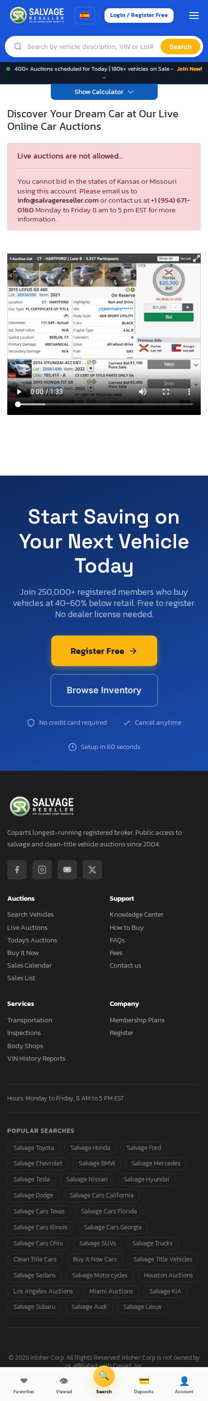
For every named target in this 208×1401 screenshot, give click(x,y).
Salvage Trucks (153, 1243)
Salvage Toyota (34, 1147)
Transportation (29, 1020)
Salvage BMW (97, 1163)
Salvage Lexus (142, 1306)
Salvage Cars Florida (109, 1211)
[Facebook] (17, 869)
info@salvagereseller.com (58, 200)
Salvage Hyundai (146, 1179)
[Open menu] (194, 15)
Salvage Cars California (102, 1195)
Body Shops (25, 1046)
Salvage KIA (165, 1291)
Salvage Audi (89, 1306)
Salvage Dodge (33, 1195)
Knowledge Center (136, 914)
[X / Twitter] (92, 869)
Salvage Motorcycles (100, 1275)
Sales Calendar (29, 965)
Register (122, 1033)
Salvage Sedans (35, 1275)
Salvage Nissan (86, 1179)
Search (180, 46)
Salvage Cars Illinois (41, 1227)
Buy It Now (23, 953)
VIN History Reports (36, 1058)
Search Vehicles (30, 914)
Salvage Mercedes (156, 1163)
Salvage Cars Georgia (113, 1227)
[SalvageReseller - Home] (38, 15)
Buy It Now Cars (95, 1259)
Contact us (125, 965)
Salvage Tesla (32, 1179)
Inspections (24, 1033)
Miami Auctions (111, 1291)
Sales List (21, 978)
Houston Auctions (168, 1275)
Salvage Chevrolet (38, 1163)
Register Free (97, 650)
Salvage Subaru (34, 1306)
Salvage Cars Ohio (38, 1243)
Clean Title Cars (35, 1259)
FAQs (117, 940)
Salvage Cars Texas (39, 1211)
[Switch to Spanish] (84, 15)
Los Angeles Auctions (43, 1291)
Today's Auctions (32, 940)
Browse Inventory (104, 690)
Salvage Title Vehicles (163, 1259)
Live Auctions (27, 928)
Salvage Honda (90, 1147)
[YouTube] (67, 869)
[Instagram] (42, 869)
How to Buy (127, 928)
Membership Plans (137, 1020)
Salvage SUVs (97, 1243)
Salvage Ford (144, 1147)
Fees (116, 953)
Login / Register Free (139, 15)
